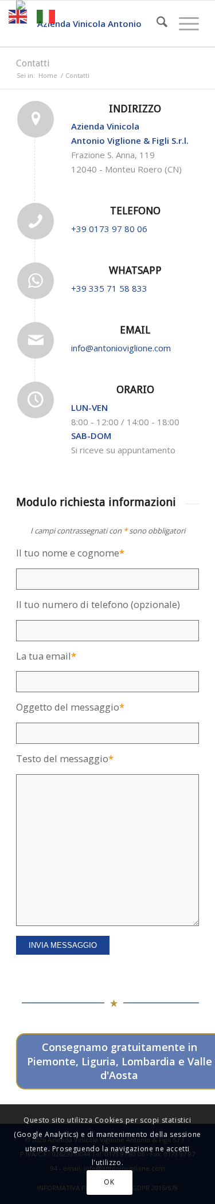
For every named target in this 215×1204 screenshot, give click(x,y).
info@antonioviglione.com (121, 348)
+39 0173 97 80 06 (109, 228)
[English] (18, 15)
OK (109, 1182)
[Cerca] (156, 23)
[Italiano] (46, 15)
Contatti (33, 63)
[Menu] (183, 23)
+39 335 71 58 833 (109, 288)
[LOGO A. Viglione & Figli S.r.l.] (89, 23)
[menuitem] (156, 23)
